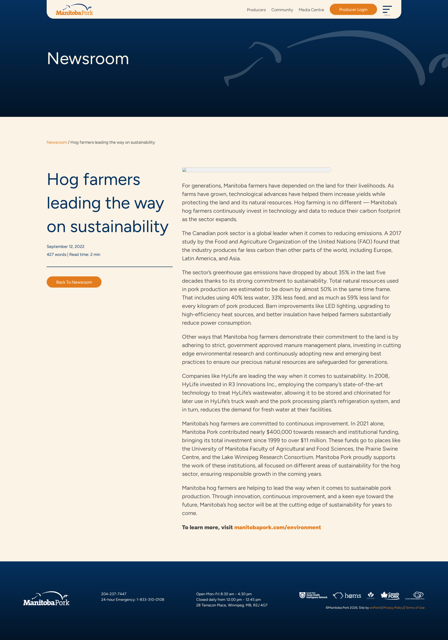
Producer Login (353, 9)
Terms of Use (415, 607)
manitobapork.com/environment (277, 527)
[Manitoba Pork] (74, 9)
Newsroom (57, 142)
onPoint (375, 607)
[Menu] (387, 9)
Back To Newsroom (74, 282)
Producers (256, 9)
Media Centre (311, 9)
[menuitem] (256, 9)
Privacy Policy (393, 607)
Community (282, 9)
